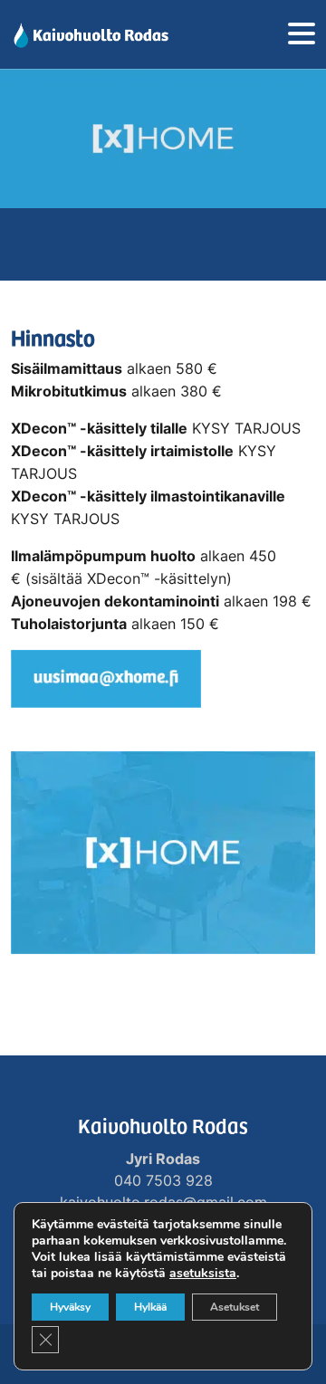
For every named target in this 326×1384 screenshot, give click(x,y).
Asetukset (234, 1307)
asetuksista (202, 1273)
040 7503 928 (163, 1180)
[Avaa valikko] (301, 35)
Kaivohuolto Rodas (163, 1125)
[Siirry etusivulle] (90, 34)
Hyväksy (70, 1307)
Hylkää (150, 1307)
